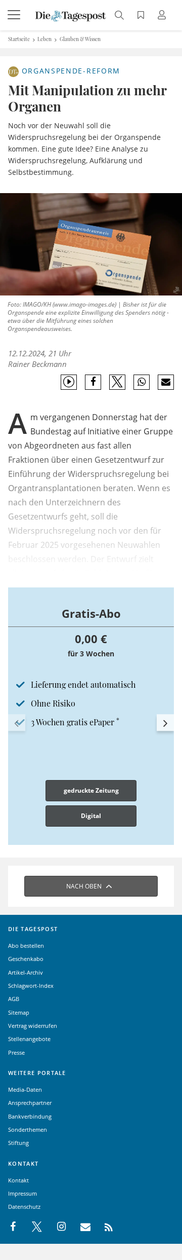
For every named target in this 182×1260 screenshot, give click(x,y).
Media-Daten (25, 1089)
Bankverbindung (30, 1116)
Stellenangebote (29, 1039)
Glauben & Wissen (80, 39)
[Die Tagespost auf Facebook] (14, 1227)
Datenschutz (24, 1206)
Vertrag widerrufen (32, 1025)
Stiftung (18, 1142)
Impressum (22, 1193)
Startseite (19, 39)
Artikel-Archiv (25, 972)
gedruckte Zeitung (91, 790)
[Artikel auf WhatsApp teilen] (142, 382)
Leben (44, 39)
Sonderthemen (27, 1129)
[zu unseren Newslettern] (80, 1227)
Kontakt (18, 1180)
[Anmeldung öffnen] (163, 16)
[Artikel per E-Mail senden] (165, 382)
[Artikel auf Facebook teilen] (93, 382)
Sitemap (18, 1012)
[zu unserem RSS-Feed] (103, 1227)
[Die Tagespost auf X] (32, 1227)
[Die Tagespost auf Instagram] (56, 1227)
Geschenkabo (25, 958)
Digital (91, 815)
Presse (16, 1052)
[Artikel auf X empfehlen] (117, 382)
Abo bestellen (26, 945)
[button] (16, 722)
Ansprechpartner (30, 1102)
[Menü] (15, 15)
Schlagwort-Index (31, 985)
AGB (13, 999)
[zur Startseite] (70, 15)
